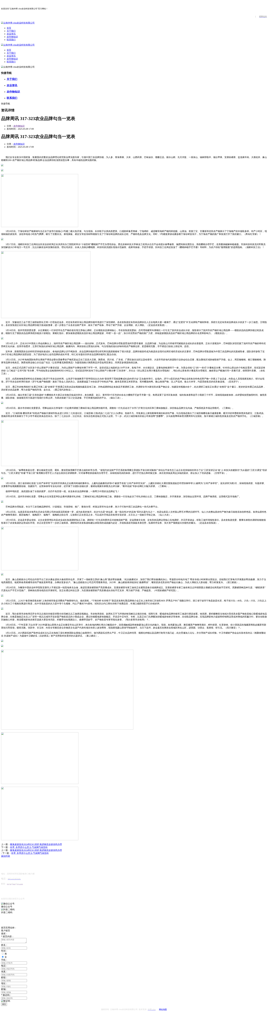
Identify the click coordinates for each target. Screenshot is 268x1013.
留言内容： (7, 936)
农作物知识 (12, 37)
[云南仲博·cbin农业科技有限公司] (18, 23)
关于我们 (11, 31)
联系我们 (11, 40)
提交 (4, 1004)
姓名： (4, 945)
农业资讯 (11, 34)
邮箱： (4, 977)
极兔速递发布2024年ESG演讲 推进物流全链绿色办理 (36, 844)
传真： (4, 971)
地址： (4, 983)
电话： (4, 966)
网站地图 (163, 1009)
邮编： (4, 989)
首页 (9, 28)
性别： (4, 951)
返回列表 (5, 856)
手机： (4, 960)
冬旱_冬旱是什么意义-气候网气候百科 (29, 847)
